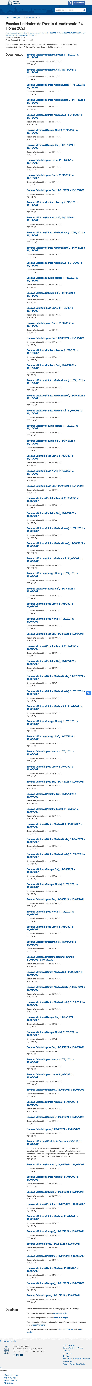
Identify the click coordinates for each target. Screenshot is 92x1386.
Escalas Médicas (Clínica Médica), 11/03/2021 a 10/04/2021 (52, 1178)
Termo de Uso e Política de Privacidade (76, 1359)
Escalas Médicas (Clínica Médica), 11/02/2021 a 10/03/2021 (52, 1218)
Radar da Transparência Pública (74, 1364)
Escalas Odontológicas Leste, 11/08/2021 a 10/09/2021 (50, 605)
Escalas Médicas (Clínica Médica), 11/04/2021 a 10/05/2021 (52, 1103)
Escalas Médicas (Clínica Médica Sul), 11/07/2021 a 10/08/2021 (54, 708)
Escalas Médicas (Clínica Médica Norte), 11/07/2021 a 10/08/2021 (56, 678)
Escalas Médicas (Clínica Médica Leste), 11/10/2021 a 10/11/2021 (56, 234)
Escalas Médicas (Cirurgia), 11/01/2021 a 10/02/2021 (55, 1283)
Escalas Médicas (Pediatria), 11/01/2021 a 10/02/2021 (56, 1255)
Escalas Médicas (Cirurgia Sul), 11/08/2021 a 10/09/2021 (51, 590)
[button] (1, 1368)
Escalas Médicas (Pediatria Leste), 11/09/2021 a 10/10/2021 (53, 352)
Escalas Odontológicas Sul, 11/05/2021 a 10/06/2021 (55, 1047)
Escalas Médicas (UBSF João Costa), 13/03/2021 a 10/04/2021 (54, 1143)
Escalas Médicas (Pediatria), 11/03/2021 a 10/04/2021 (56, 1164)
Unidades (66, 1351)
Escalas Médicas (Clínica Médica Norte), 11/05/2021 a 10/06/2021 (56, 988)
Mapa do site (67, 1361)
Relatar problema (69, 1345)
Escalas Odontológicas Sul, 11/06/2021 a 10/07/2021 (55, 899)
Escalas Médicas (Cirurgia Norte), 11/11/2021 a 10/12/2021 (52, 131)
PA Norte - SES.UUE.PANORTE (67, 33)
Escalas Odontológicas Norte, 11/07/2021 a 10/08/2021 (50, 753)
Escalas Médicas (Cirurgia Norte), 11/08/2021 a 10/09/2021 (52, 575)
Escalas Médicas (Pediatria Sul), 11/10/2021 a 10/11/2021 (51, 219)
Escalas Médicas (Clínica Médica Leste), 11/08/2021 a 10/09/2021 (56, 530)
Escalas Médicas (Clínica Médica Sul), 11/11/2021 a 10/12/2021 (54, 116)
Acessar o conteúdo (8, 1341)
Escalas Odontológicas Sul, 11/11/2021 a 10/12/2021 (55, 190)
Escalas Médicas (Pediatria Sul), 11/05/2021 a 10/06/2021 (51, 943)
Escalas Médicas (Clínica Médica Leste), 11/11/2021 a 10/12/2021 (56, 86)
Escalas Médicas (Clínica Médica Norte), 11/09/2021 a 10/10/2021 (56, 397)
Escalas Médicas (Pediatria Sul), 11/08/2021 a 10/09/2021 (51, 515)
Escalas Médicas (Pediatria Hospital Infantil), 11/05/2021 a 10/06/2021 (50, 958)
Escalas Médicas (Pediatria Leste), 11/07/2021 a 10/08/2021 (53, 647)
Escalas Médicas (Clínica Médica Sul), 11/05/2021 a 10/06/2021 (54, 973)
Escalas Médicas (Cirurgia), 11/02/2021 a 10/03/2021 (55, 1231)
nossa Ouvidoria (38, 1325)
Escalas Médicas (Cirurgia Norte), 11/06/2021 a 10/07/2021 (52, 886)
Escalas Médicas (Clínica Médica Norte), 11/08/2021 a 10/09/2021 (56, 545)
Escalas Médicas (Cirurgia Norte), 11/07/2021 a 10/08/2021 (52, 723)
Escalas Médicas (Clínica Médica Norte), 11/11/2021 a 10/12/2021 (56, 101)
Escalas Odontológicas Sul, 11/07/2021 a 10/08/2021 (55, 781)
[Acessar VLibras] (70, 3)
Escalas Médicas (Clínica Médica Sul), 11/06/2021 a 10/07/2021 (54, 825)
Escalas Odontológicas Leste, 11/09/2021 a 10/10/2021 (50, 457)
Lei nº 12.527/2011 (65, 1329)
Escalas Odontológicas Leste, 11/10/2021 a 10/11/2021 (50, 309)
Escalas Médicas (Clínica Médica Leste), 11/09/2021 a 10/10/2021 (56, 382)
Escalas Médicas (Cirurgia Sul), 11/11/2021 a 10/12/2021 (51, 146)
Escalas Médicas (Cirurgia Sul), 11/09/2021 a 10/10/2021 (51, 442)
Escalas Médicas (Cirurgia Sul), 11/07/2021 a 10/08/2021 (51, 738)
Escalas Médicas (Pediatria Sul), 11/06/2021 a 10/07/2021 (51, 795)
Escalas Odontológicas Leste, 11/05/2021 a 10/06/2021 (50, 1076)
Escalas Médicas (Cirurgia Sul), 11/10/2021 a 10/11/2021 (51, 294)
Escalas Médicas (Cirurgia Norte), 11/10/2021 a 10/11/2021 (52, 279)
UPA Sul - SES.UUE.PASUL (28, 35)
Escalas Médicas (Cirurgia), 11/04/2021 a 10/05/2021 (55, 1117)
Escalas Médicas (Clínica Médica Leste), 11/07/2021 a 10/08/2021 (56, 693)
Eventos (66, 1356)
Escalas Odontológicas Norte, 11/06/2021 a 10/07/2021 (50, 913)
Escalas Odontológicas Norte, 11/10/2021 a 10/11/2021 (50, 324)
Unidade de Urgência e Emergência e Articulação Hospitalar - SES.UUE (32, 33)
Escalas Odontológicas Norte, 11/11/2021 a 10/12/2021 (50, 176)
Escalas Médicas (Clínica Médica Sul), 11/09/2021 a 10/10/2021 (54, 412)
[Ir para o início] (13, 2)
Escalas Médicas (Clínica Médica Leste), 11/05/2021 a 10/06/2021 (56, 1003)
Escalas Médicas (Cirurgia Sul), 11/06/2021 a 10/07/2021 (51, 871)
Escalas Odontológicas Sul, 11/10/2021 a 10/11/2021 (55, 338)
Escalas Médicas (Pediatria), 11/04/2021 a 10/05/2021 (56, 1089)
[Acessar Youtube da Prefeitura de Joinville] (21, 1355)
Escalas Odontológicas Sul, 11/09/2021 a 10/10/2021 (55, 485)
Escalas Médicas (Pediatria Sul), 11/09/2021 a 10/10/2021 (51, 367)
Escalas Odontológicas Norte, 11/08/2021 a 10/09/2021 (50, 620)
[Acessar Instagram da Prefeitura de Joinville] (17, 1355)
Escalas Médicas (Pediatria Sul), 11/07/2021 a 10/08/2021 (51, 663)
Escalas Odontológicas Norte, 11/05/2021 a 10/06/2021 (50, 1061)
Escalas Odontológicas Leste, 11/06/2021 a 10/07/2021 (50, 928)
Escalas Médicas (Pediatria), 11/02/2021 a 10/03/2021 (56, 1204)
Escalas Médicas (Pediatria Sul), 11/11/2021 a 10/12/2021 (51, 71)
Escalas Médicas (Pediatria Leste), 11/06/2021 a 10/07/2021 (53, 810)
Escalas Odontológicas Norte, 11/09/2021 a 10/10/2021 (50, 472)
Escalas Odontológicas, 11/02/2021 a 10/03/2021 (53, 1243)
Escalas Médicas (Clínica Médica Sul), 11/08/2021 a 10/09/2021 (54, 560)
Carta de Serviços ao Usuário (73, 1348)
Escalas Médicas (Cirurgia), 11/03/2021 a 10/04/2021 (55, 1191)
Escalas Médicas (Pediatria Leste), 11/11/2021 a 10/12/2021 (53, 56)
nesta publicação (60, 1313)
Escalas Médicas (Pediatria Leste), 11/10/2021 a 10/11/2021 (53, 204)
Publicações (67, 1353)
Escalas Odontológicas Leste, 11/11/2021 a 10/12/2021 (50, 161)
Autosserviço (78, 2)
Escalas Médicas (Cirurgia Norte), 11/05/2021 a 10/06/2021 (52, 1034)
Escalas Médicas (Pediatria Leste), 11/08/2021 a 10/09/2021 (53, 499)
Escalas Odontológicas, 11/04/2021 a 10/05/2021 (53, 1129)
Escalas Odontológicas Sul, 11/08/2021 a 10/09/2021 (55, 633)
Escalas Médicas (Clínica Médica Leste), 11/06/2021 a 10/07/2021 (56, 856)
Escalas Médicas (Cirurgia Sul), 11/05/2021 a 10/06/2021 (51, 1018)
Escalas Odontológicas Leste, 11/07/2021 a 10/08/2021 (50, 768)
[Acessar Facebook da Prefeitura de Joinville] (14, 1355)
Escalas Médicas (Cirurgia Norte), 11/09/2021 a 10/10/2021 (52, 427)
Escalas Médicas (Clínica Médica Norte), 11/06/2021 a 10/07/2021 (56, 841)
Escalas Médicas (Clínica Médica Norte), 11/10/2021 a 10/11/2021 (56, 249)
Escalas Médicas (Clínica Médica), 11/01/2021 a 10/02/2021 (52, 1269)
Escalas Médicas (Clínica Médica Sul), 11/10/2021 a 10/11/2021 (54, 264)
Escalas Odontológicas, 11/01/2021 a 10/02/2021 (53, 1295)
